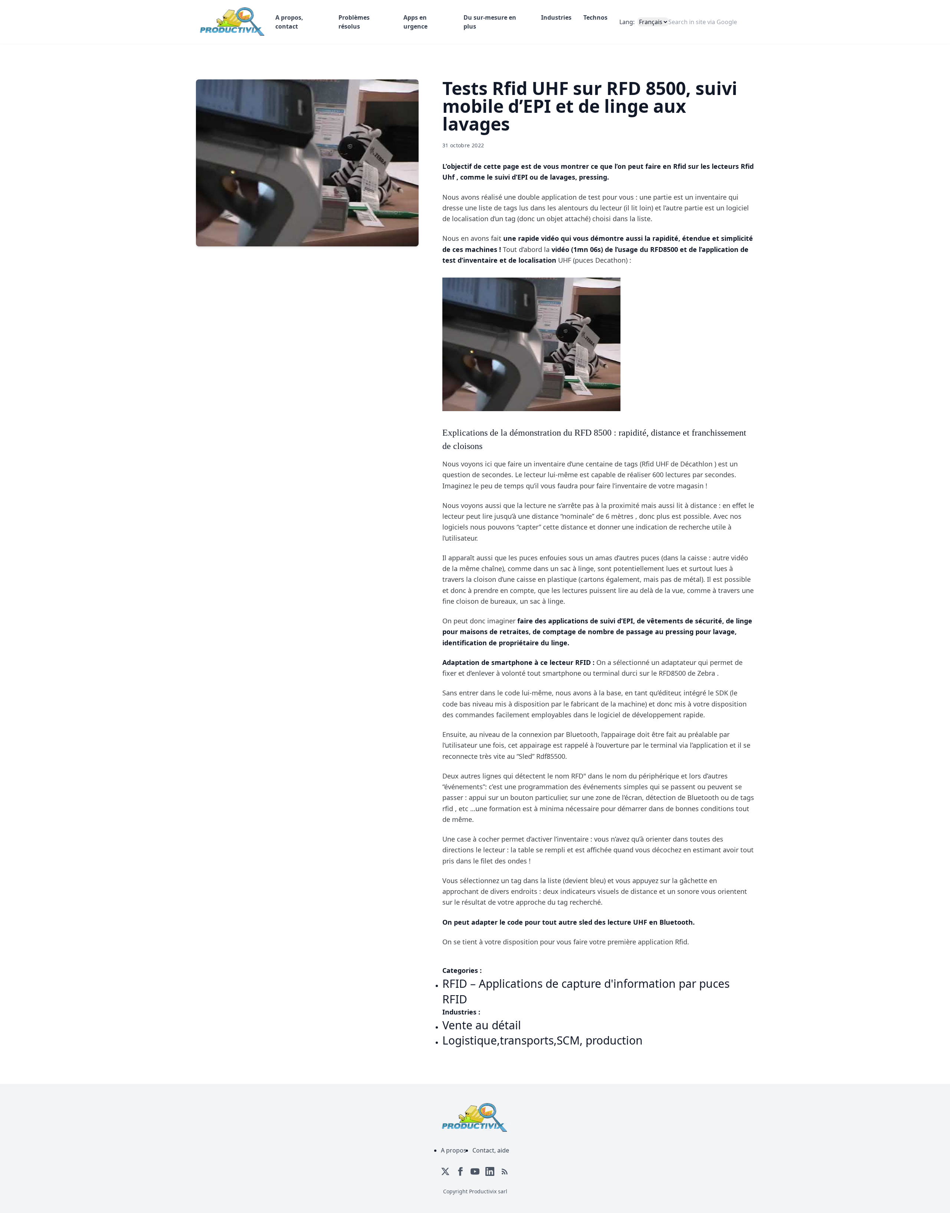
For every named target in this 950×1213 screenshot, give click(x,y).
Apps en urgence (415, 21)
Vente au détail (481, 1025)
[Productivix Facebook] (460, 1171)
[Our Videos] (475, 1171)
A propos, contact (289, 21)
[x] (445, 1171)
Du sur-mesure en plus (489, 21)
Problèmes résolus (354, 21)
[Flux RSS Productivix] (504, 1171)
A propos (453, 1150)
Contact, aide (490, 1150)
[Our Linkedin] (489, 1171)
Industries (556, 17)
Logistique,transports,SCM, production (542, 1040)
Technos (595, 17)
